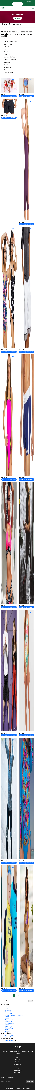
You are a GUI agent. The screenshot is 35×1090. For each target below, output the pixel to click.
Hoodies (6, 46)
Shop (7, 1029)
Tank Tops (7, 54)
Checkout (8, 1010)
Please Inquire (17, 4)
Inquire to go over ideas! (8, 96)
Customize (8, 1013)
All (4, 39)
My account (9, 1020)
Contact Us (8, 1012)
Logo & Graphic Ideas (10, 41)
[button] (13, 80)
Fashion (6, 70)
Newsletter (8, 1021)
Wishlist (7, 1031)
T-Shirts (6, 49)
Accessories (7, 67)
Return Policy (9, 1026)
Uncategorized (9, 1040)
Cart (6, 1008)
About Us (8, 1007)
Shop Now (18, 18)
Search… (5, 1001)
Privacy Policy (9, 1023)
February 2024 (9, 1036)
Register (7, 1025)
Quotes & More (8, 44)
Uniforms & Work (9, 57)
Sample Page (9, 1028)
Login (7, 1018)
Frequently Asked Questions (14, 1015)
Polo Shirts (7, 52)
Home (7, 1016)
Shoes (6, 65)
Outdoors (7, 62)
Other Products (8, 72)
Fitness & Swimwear (10, 59)
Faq (17, 1068)
